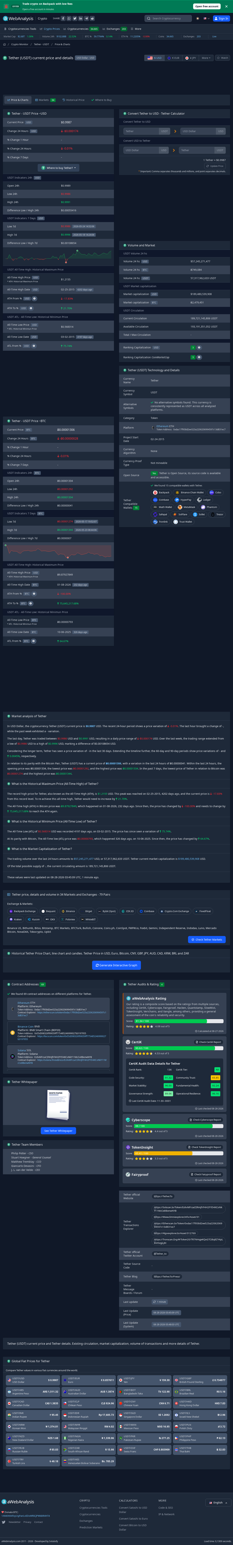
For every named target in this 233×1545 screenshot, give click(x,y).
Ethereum (163, 426)
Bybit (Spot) (109, 911)
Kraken (18, 919)
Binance (70, 911)
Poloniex (70, 919)
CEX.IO (130, 911)
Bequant (51, 911)
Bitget (88, 911)
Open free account (206, 6)
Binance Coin (26, 1026)
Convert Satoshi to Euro (133, 1518)
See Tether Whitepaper (58, 1130)
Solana (22, 1050)
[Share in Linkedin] (80, 18)
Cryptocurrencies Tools (93, 1507)
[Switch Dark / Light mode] (197, 18)
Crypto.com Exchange (177, 911)
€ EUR (175, 58)
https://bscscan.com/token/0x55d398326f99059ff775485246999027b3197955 (62, 1038)
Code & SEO (166, 1507)
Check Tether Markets (209, 939)
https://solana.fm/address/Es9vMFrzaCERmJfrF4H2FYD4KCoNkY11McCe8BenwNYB (62, 1061)
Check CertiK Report (210, 1042)
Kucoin (36, 919)
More (205, 58)
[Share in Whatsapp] (69, 18)
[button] (199, 347)
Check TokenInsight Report (206, 1147)
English (218, 1502)
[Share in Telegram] (86, 18)
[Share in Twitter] (74, 18)
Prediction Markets (91, 1527)
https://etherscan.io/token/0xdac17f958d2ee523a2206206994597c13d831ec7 (62, 1014)
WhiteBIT (91, 919)
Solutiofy (53, 1541)
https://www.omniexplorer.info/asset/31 (177, 1217)
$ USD (157, 58)
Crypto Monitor (19, 44)
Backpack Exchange (24, 911)
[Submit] (149, 19)
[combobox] (168, 18)
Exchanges (116, 29)
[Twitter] (3, 1522)
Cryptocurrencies (83, 29)
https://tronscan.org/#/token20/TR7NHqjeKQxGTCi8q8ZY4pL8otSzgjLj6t (188, 1241)
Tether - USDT (41, 44)
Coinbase (149, 911)
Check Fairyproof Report (207, 1174)
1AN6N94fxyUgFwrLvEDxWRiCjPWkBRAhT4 (25, 1515)
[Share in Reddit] (92, 18)
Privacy (27, 1522)
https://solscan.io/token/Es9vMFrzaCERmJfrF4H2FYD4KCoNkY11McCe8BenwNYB (188, 1209)
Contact (38, 1522)
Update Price (216, 166)
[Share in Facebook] (63, 18)
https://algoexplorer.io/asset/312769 (175, 1233)
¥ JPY (192, 58)
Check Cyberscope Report (207, 1119)
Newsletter (15, 1522)
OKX (52, 919)
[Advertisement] (116, 78)
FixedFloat (205, 911)
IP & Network (166, 1514)
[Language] (207, 18)
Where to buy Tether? (60, 168)
